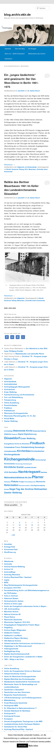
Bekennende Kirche (23, 430)
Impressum (8, 59)
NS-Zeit (28, 477)
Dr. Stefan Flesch (34, 91)
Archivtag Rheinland (12, 574)
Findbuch (37, 443)
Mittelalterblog (9, 700)
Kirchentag (19, 464)
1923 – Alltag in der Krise (14, 659)
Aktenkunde (8, 561)
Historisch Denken (11, 598)
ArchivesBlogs (9, 572)
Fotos (17, 447)
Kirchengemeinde (19, 459)
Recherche (40, 481)
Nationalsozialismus (14, 477)
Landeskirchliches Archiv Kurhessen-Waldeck (22, 724)
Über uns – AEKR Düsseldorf (14, 53)
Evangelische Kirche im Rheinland (17, 444)
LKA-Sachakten (11, 472)
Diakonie (7, 434)
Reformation (11, 485)
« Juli (13, 535)
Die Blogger (32, 48)
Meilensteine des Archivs (36, 53)
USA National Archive (12, 640)
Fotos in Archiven (11, 596)
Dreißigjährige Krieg (12, 651)
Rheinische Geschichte (13, 619)
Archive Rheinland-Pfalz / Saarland (17, 577)
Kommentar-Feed (10, 549)
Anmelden (8, 544)
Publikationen (9, 410)
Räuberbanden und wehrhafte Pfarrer (29, 353)
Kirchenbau (24, 451)
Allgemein (20, 167)
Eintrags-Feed (9, 547)
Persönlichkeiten (10, 405)
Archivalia (8, 564)
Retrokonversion (24, 485)
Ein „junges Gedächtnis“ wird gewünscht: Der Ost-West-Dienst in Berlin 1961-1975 (21, 81)
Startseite (8, 48)
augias (6, 580)
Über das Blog (20, 48)
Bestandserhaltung (39, 431)
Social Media (9, 418)
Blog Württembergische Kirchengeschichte (20, 585)
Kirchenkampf (40, 460)
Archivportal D (9, 713)
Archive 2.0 (8, 569)
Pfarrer (38, 476)
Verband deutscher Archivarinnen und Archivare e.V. (24, 643)
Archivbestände (31, 167)
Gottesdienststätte (10, 451)
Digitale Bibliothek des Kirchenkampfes (19, 679)
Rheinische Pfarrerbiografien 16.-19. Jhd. (20, 416)
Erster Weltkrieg (10, 392)
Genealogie (39, 447)
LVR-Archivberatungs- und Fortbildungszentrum (23, 697)
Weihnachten (40, 489)
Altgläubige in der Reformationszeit (18, 646)
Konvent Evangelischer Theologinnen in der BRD (23, 721)
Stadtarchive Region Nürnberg (16, 638)
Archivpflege (8, 431)
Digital (20, 434)
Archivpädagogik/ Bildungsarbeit (17, 387)
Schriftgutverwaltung (38, 485)
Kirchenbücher (37, 451)
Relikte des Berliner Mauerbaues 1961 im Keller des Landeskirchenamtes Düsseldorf (21, 188)
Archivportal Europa (12, 716)
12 (19, 525)
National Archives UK (12, 614)
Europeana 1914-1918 (12, 587)
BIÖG (6, 582)
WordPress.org (10, 552)
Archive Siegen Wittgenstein (15, 630)
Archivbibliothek (10, 384)
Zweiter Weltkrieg (11, 421)
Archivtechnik (9, 389)
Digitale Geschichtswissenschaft (16, 654)
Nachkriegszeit (29, 471)
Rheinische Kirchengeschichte (16, 413)
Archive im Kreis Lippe (13, 603)
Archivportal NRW (11, 705)
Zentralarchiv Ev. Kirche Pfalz (15, 726)
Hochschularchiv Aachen (13, 601)
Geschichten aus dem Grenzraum (17, 692)
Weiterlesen (9, 164)
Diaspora (14, 434)
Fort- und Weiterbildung (13, 397)
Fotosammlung (10, 400)
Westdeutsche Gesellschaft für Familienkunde (22, 681)
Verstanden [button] (22, 745)
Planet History (9, 617)
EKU (26, 169)
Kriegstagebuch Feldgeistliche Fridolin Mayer (22, 625)
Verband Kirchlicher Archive (15, 673)
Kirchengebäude (12, 454)
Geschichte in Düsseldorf (14, 689)
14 (32, 525)
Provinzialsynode (30, 482)
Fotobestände (9, 447)
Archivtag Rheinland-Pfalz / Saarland (18, 729)
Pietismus (7, 482)
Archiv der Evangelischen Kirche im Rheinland (22, 671)
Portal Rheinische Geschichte (15, 703)
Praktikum (8, 408)
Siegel (12, 489)
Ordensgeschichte (11, 648)
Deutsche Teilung (18, 169)
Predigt (21, 482)
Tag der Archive (25, 489)
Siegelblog (8, 627)
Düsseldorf (12, 438)
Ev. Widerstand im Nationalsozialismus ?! (20, 708)
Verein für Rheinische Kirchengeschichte (20, 676)
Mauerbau (32, 169)
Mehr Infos (33, 745)
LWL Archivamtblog (11, 609)
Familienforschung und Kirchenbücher (19, 394)
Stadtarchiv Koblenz (12, 632)
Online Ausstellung (11, 402)
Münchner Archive (11, 611)
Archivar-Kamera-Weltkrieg (14, 566)
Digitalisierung (30, 434)
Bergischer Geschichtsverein (15, 695)
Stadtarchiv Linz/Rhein (13, 635)
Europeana (8, 719)
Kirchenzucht (27, 464)
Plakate (14, 481)
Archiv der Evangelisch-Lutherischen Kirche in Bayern (25, 606)
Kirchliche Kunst (13, 467)
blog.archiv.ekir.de (17, 14)
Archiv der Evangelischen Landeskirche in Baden (23, 656)
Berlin (9, 169)
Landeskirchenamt (30, 467)
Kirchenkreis (9, 463)
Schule (6, 489)
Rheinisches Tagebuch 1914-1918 (17, 622)
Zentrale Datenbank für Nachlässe (17, 711)
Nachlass (44, 472)
